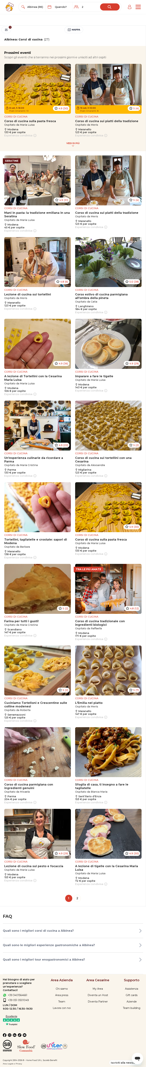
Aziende (132, 1001)
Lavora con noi (62, 1008)
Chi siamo (62, 988)
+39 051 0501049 (18, 1000)
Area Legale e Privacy (12, 1064)
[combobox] (35, 7)
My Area (98, 988)
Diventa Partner (98, 1001)
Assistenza (131, 988)
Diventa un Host (98, 995)
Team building (131, 1008)
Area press (61, 995)
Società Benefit (50, 1060)
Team (61, 1001)
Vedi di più (73, 143)
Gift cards (131, 995)
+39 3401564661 (17, 995)
